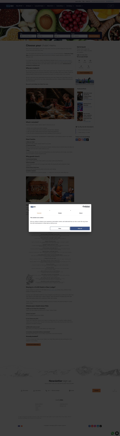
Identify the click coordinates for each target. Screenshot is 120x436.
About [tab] (80, 213)
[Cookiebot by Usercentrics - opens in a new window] (84, 207)
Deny (60, 228)
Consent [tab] (39, 213)
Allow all (80, 228)
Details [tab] (60, 213)
